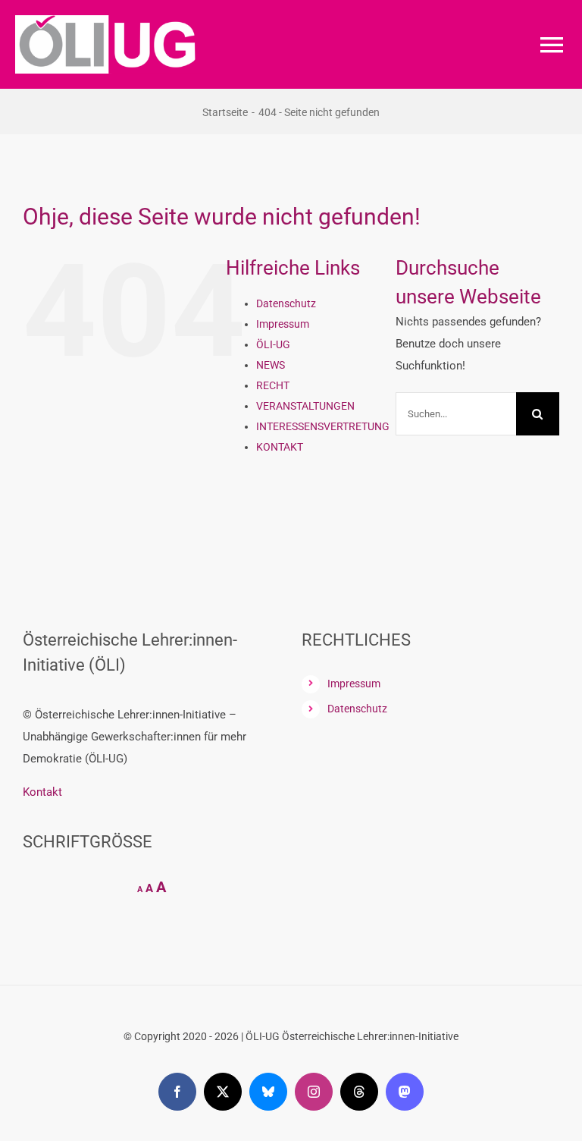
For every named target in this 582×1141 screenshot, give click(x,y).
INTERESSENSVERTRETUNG (323, 426)
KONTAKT (279, 447)
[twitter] (223, 1092)
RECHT (272, 385)
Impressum (282, 324)
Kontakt (42, 792)
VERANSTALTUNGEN (305, 406)
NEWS (270, 365)
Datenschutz (286, 303)
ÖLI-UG (273, 344)
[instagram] (314, 1092)
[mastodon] (405, 1092)
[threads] (359, 1092)
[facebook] (177, 1092)
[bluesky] (268, 1092)
